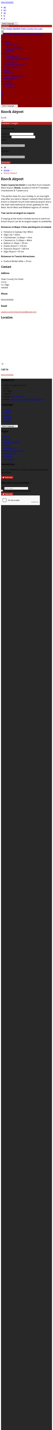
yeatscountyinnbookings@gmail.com (18, 312)
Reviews (10, 50)
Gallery (7, 70)
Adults (4, 139)
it (4, 18)
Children (5, 151)
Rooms (7, 53)
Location (8, 81)
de (5, 7)
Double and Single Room (18, 58)
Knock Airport (10, 78)
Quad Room (11, 61)
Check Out (6, 136)
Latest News (12, 44)
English (7, 412)
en (5, 10)
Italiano (7, 421)
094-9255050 (7, 2)
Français (8, 418)
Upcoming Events (14, 47)
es (5, 12)
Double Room (12, 55)
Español (7, 415)
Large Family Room (15, 64)
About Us (10, 86)
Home (7, 41)
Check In (5, 133)
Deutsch (8, 410)
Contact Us (9, 84)
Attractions (9, 72)
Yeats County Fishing (14, 75)
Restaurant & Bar (12, 67)
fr (4, 15)
